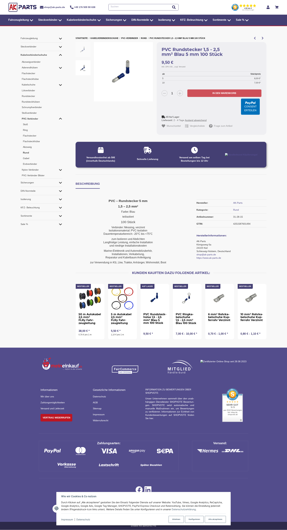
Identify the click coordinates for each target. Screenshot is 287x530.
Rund (236, 209)
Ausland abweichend (196, 120)
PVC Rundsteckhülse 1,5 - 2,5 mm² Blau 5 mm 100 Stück (154, 319)
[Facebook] (139, 490)
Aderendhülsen (30, 67)
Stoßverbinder (29, 113)
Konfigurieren (194, 519)
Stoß (25, 124)
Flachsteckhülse (30, 79)
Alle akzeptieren (215, 519)
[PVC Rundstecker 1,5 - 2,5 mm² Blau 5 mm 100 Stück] (123, 71)
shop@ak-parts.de (206, 254)
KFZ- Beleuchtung (30, 207)
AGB (95, 402)
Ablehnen (176, 519)
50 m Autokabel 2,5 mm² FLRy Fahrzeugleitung (90, 319)
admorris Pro (149, 525)
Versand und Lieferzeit (52, 408)
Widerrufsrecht (100, 420)
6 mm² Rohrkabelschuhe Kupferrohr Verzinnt (219, 317)
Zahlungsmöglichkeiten (53, 402)
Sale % (24, 224)
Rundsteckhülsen (31, 101)
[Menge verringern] (164, 93)
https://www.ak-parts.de (208, 258)
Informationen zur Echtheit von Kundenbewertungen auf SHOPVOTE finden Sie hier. (169, 415)
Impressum (67, 519)
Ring (25, 130)
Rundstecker (28, 96)
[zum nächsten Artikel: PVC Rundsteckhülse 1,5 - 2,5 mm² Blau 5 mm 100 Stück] (262, 38)
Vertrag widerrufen (56, 417)
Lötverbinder (28, 90)
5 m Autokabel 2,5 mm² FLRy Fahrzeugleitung (121, 319)
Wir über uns (47, 396)
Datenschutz (83, 519)
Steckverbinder (28, 46)
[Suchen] (174, 7)
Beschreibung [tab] (88, 183)
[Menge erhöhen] (180, 93)
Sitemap (97, 408)
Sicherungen (27, 182)
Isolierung (26, 199)
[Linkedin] (147, 490)
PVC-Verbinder (30, 118)
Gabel (26, 158)
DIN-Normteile (28, 191)
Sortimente (26, 215)
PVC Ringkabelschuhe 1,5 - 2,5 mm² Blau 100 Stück (186, 319)
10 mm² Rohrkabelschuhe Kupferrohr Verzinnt (251, 317)
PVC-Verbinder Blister (33, 175)
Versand (182, 67)
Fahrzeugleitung (29, 38)
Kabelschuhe (28, 84)
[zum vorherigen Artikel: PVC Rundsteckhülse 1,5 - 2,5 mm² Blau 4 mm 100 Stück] (255, 38)
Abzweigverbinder (31, 62)
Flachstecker (28, 73)
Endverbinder (30, 164)
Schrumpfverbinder (32, 107)
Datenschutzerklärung (184, 509)
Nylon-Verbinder (30, 169)
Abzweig (27, 147)
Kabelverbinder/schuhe (34, 55)
